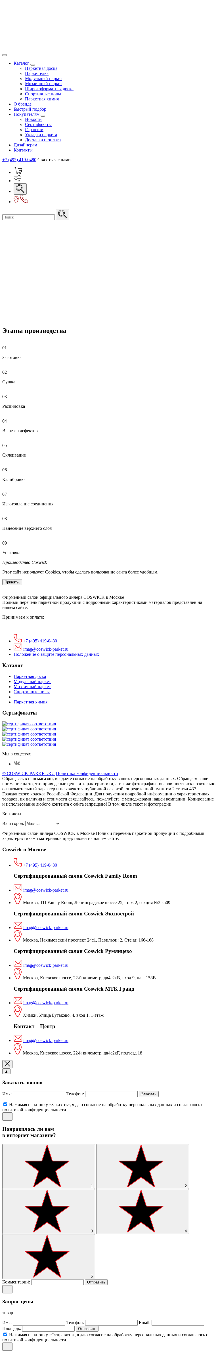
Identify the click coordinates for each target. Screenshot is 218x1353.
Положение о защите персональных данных (56, 654)
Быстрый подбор (30, 109)
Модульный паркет (43, 78)
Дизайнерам (25, 144)
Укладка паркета (41, 134)
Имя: (7, 1093)
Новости (33, 119)
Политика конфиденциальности (87, 773)
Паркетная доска (41, 68)
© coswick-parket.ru (28, 773)
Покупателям (27, 114)
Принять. (12, 582)
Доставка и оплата (43, 139)
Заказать (148, 1094)
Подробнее (13, 251)
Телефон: (75, 1093)
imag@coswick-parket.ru (45, 649)
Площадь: (12, 1328)
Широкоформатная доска (49, 88)
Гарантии (34, 129)
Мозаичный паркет (43, 83)
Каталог (22, 63)
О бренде (23, 104)
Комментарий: (16, 1282)
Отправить (96, 1282)
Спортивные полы (43, 93)
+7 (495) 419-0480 (19, 159)
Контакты (23, 150)
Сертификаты (38, 124)
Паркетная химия (42, 98)
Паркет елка (37, 73)
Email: (145, 1322)
